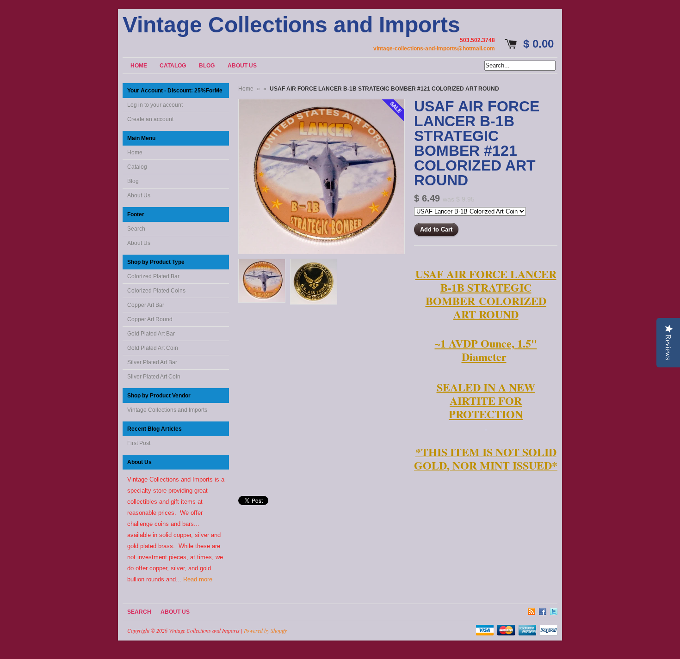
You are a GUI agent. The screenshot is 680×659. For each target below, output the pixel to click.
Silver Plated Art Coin (153, 376)
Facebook (542, 610)
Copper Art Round (150, 319)
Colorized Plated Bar (153, 276)
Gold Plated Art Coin (152, 348)
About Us (138, 195)
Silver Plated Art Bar (152, 362)
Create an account (150, 119)
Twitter (553, 610)
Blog (133, 181)
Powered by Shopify (265, 630)
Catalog (137, 167)
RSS (531, 610)
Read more (197, 579)
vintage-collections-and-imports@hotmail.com (434, 48)
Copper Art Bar (145, 305)
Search (136, 229)
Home (134, 152)
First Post (138, 443)
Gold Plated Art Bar (151, 333)
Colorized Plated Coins (156, 290)
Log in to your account (155, 105)
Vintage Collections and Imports (291, 25)
